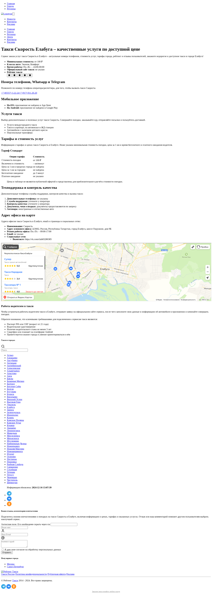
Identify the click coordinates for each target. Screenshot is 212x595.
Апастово (11, 373)
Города (10, 6)
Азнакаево (12, 358)
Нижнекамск (13, 446)
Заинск (10, 410)
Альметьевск (13, 371)
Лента (10, 37)
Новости (11, 19)
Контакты (12, 21)
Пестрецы (12, 459)
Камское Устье (14, 423)
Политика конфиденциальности (31, 574)
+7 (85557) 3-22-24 (10, 93)
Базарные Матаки (15, 381)
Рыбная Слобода (15, 464)
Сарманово (12, 467)
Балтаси (11, 384)
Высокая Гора (13, 402)
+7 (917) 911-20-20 (28, 93)
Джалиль (11, 404)
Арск (9, 376)
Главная (11, 3)
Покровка (12, 462)
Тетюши (11, 472)
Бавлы (10, 378)
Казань (10, 417)
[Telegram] (9, 495)
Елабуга (11, 407)
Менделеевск (13, 436)
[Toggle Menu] (13, 13)
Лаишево (11, 428)
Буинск (10, 394)
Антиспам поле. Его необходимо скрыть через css (25, 524)
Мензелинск (13, 438)
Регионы (11, 9)
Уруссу (10, 475)
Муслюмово (13, 441)
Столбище (12, 469)
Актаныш (11, 363)
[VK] (9, 500)
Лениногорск (13, 430)
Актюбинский (14, 365)
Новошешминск (15, 451)
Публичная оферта (56, 574)
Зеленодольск (13, 412)
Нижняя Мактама (15, 449)
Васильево (12, 397)
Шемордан (12, 482)
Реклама (11, 24)
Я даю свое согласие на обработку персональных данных (32, 549)
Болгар (10, 389)
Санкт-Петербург (15, 566)
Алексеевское (13, 368)
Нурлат (10, 454)
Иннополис (12, 415)
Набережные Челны (17, 443)
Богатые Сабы (14, 386)
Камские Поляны (15, 420)
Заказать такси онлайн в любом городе (106, 592)
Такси (15, 580)
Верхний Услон (14, 399)
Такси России (8, 574)
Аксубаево (12, 360)
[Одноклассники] (9, 505)
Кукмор (10, 425)
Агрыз (10, 355)
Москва (10, 564)
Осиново (11, 456)
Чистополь (12, 480)
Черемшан (12, 477)
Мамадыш (12, 433)
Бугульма (11, 391)
